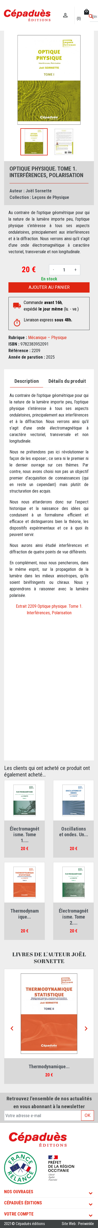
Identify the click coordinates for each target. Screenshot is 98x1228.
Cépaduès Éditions (23, 1202)
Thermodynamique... (24, 914)
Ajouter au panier (49, 287)
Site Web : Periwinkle (78, 1223)
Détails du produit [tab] (67, 381)
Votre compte (18, 1214)
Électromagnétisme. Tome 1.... (24, 834)
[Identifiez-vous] (65, 9)
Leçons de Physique (50, 197)
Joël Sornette (39, 190)
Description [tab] (26, 381)
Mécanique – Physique (47, 337)
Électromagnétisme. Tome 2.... (73, 916)
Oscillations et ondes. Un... (73, 832)
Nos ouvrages (18, 1191)
